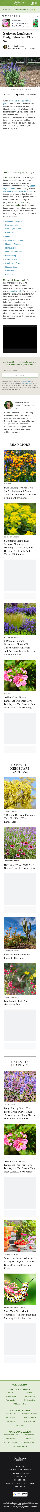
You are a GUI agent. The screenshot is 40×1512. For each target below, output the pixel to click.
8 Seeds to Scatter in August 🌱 (25, 9)
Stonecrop (9, 271)
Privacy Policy (20, 1476)
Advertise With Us (29, 1396)
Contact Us (29, 1392)
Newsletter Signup (10, 1396)
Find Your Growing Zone (10, 1434)
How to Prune (10, 1438)
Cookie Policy (20, 1480)
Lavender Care (10, 1421)
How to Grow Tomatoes (29, 1413)
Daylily (8, 236)
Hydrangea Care (10, 1413)
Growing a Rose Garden (29, 1417)
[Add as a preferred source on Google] (20, 1494)
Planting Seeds (29, 1434)
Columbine (10, 233)
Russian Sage (11, 267)
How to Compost (29, 1442)
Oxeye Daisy (10, 255)
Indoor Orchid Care (10, 1417)
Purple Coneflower (13, 263)
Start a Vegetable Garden (20, 1446)
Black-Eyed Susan (13, 229)
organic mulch (15, 291)
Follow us (21, 94)
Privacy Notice (27, 383)
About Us (10, 1392)
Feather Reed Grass (14, 240)
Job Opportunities (29, 1400)
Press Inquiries (10, 1400)
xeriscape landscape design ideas (17, 191)
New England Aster (13, 252)
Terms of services (26, 381)
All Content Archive (20, 1404)
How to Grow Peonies (29, 1421)
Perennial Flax (11, 259)
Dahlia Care (20, 1425)
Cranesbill (9, 275)
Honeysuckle (10, 248)
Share (8, 94)
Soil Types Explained (10, 1442)
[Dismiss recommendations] (37, 16)
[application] (20, 336)
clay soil (16, 109)
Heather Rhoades (17, 46)
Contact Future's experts (20, 1470)
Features (32, 48)
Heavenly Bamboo (13, 244)
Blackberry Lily (11, 225)
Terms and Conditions (20, 1473)
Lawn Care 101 (29, 1438)
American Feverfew (13, 221)
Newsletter (33, 94)
